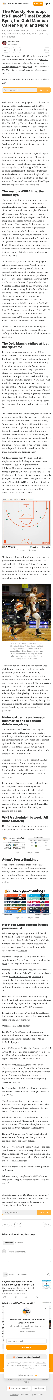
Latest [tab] (11, 1274)
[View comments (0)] (13, 50)
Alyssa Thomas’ (9, 1052)
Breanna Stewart (24, 676)
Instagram (27, 66)
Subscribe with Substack (28, 1357)
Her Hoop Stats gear (11, 70)
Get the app (39, 1388)
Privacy (29, 1379)
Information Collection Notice (34, 1365)
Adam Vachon (13, 41)
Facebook (14, 66)
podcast (9, 63)
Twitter (5, 66)
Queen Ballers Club (14, 1088)
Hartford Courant (32, 1048)
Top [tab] (5, 1274)
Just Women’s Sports (30, 1134)
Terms (35, 1379)
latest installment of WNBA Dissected (24, 1007)
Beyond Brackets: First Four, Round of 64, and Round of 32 (18, 1283)
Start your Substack (20, 1388)
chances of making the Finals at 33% (24, 289)
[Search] (48, 1274)
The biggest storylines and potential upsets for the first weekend (18, 1289)
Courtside (22, 950)
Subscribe (38, 3)
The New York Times (15, 1032)
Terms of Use (41, 1363)
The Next (15, 1108)
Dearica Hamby (16, 1150)
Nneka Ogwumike (25, 1068)
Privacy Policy (28, 1368)
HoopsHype (38, 1128)
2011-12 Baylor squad (24, 800)
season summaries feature (14, 763)
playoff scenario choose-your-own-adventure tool (25, 981)
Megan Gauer (19, 1294)
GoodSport (20, 1064)
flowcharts (43, 983)
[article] (26, 1289)
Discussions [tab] (22, 1274)
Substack (14, 1394)
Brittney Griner (27, 564)
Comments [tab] (8, 1242)
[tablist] (13, 1242)
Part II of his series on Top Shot (20, 1013)
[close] (45, 1308)
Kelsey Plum (33, 1150)
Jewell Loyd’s (41, 153)
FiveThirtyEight (19, 1160)
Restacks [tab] (19, 1242)
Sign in (47, 3)
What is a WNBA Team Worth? (18, 1303)
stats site (44, 59)
